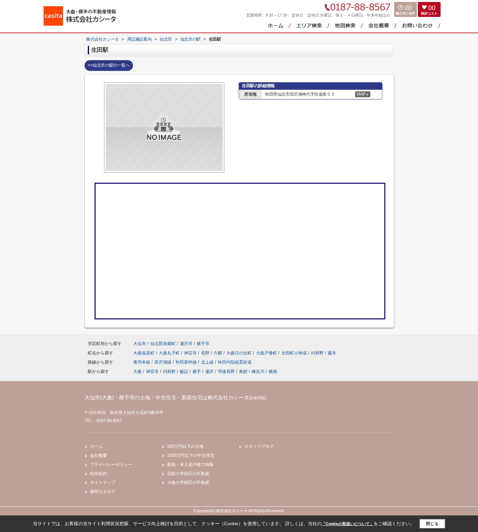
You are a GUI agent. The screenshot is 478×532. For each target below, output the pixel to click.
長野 (206, 353)
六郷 (218, 353)
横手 (197, 371)
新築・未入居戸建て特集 (190, 464)
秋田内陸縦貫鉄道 (235, 362)
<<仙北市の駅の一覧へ (109, 65)
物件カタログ (102, 491)
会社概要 (98, 455)
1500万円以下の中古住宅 (190, 455)
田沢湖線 (163, 362)
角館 (243, 371)
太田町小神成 (294, 353)
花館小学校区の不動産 (188, 473)
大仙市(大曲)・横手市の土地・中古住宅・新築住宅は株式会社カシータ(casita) (175, 397)
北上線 (208, 362)
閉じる (432, 523)
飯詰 (184, 371)
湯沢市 (186, 343)
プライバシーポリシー (111, 464)
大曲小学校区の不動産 (188, 482)
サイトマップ (102, 482)
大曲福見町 (144, 353)
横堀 (273, 371)
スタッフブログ (259, 446)
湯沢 (209, 371)
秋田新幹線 (187, 362)
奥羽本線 (142, 362)
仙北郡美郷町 (163, 343)
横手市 (203, 343)
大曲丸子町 (170, 353)
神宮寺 (191, 353)
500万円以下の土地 (185, 446)
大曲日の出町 (239, 353)
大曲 (137, 371)
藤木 (332, 353)
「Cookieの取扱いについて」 (348, 524)
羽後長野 (226, 371)
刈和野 (318, 353)
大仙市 (139, 343)
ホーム (96, 446)
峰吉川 (258, 371)
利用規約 (98, 473)
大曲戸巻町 (267, 353)
